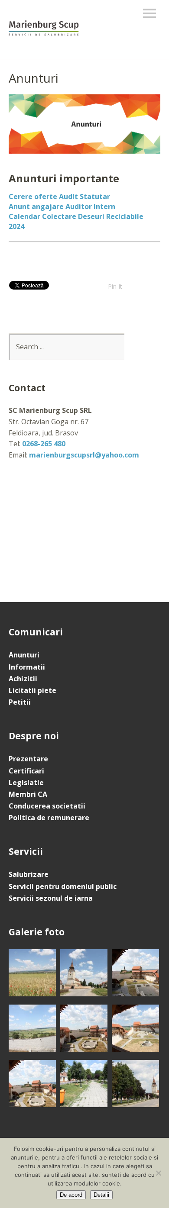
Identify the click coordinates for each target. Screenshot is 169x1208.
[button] (32, 974)
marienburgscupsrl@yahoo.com (84, 455)
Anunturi (24, 655)
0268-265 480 (43, 443)
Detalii (101, 1195)
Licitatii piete (32, 690)
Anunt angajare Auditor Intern (62, 206)
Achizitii (23, 678)
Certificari (26, 771)
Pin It (115, 286)
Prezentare (28, 758)
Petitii (20, 702)
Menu (149, 13)
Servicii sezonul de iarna (51, 898)
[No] (158, 1173)
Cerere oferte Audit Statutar (59, 196)
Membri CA (28, 794)
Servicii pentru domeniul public (63, 886)
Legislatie (26, 782)
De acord (71, 1195)
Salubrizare (29, 874)
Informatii (27, 667)
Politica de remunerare (49, 817)
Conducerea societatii (47, 806)
